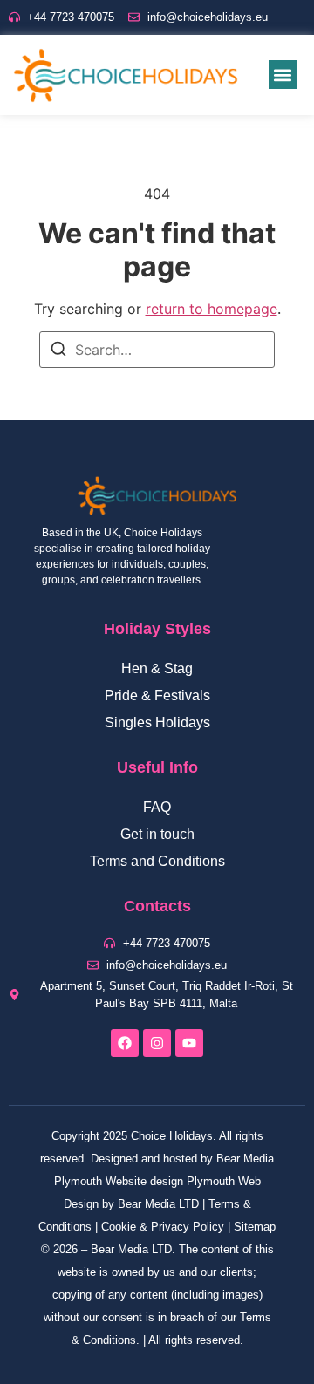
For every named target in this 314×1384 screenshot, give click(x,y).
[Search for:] (157, 349)
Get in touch (157, 834)
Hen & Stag (157, 668)
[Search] (58, 351)
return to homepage (211, 308)
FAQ (157, 807)
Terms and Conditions (157, 861)
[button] (283, 74)
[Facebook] (125, 1043)
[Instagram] (157, 1043)
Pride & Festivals (157, 695)
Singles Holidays (157, 722)
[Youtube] (189, 1043)
